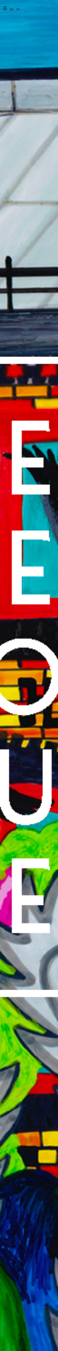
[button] (12, 9)
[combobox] (12, 9)
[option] (18, 9)
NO (11, 9)
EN (18, 9)
